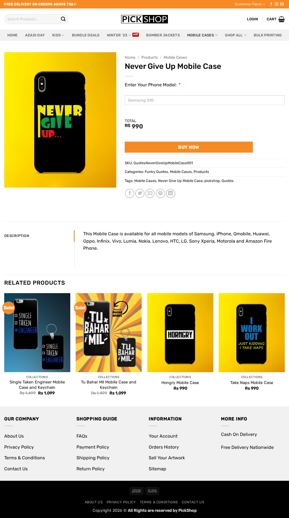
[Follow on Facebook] (271, 4)
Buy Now (188, 147)
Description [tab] (16, 236)
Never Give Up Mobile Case (180, 181)
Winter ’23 (117, 35)
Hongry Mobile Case (180, 382)
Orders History (164, 447)
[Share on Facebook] (129, 193)
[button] (276, 19)
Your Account (163, 436)
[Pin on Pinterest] (160, 193)
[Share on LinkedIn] (170, 193)
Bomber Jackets (163, 35)
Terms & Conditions (24, 457)
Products (149, 57)
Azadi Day (35, 35)
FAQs (81, 436)
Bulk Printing (268, 35)
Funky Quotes (156, 172)
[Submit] (63, 19)
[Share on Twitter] (139, 193)
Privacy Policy (19, 447)
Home (12, 35)
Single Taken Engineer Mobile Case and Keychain (37, 385)
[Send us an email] (282, 4)
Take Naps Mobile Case (251, 382)
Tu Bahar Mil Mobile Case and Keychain (108, 385)
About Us (14, 436)
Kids (56, 35)
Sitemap (157, 468)
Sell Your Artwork (167, 457)
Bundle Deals (86, 35)
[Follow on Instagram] (276, 4)
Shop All (233, 35)
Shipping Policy (93, 457)
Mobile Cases (200, 35)
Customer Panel (248, 4)
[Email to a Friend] (150, 193)
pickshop (212, 181)
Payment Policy (92, 447)
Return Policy (90, 468)
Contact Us (16, 468)
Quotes (228, 181)
